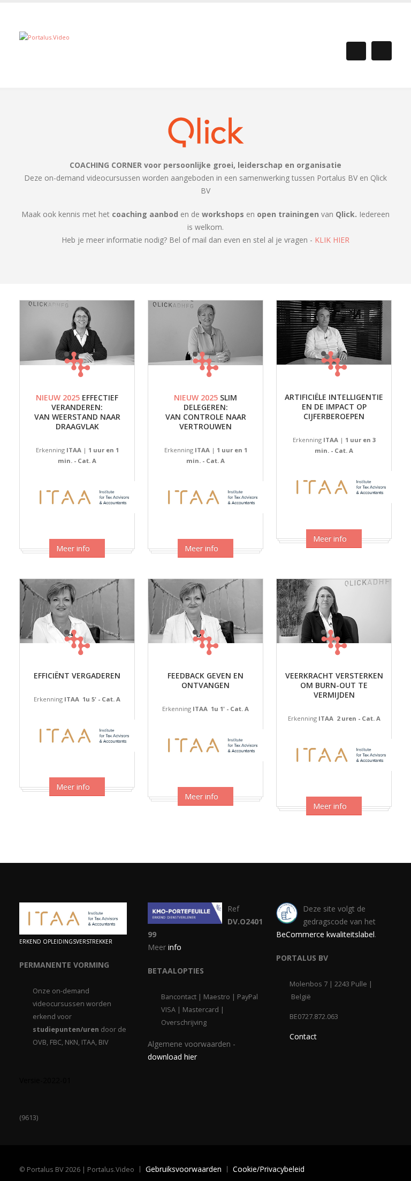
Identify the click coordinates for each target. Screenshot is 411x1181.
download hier (172, 1057)
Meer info (74, 548)
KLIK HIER (332, 240)
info (174, 947)
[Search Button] (356, 51)
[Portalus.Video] (44, 37)
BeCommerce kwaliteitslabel (325, 934)
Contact (303, 1036)
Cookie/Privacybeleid (269, 1169)
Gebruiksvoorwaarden (184, 1169)
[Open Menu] (381, 50)
